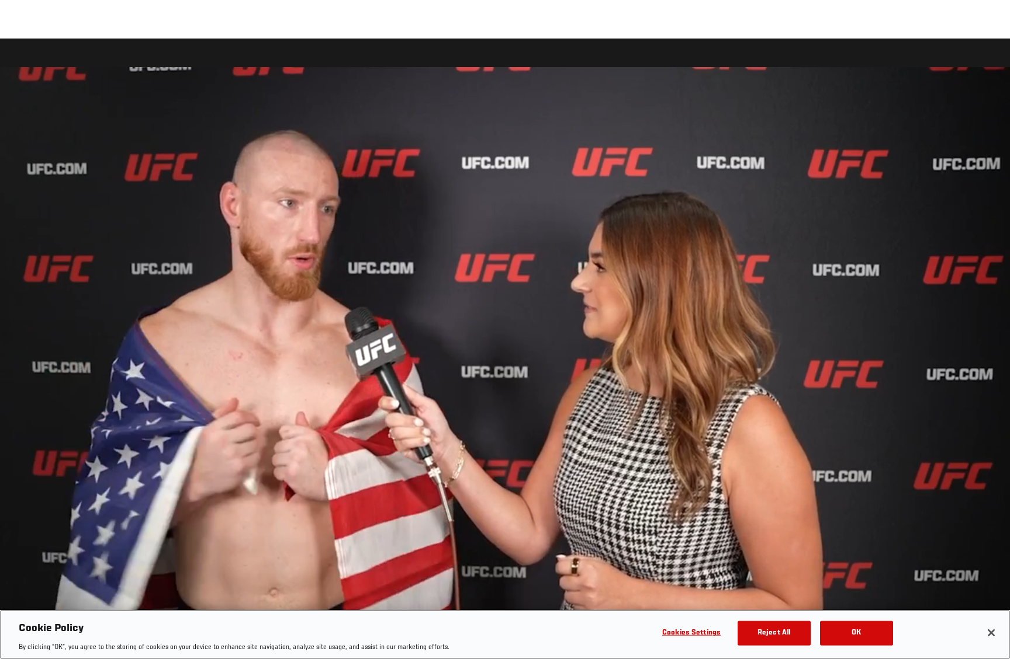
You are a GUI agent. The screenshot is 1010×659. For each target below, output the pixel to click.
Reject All (774, 632)
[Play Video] (505, 350)
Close (988, 62)
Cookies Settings (691, 632)
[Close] (991, 633)
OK (856, 632)
